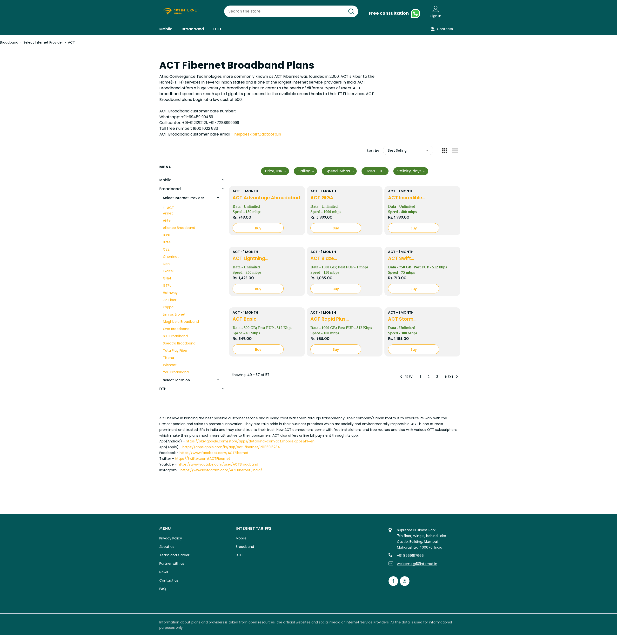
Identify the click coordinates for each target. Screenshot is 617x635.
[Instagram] (404, 581)
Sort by (373, 150)
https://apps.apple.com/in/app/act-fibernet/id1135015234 (231, 447)
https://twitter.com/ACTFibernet (202, 458)
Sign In (435, 15)
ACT (71, 42)
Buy (258, 228)
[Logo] (188, 11)
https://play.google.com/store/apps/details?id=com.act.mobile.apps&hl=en (250, 441)
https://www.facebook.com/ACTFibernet (214, 452)
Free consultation (389, 13)
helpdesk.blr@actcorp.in (257, 134)
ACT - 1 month (245, 191)
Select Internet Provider (43, 42)
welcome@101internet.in (417, 563)
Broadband (9, 42)
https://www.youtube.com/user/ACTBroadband (218, 464)
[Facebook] (393, 581)
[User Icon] (435, 8)
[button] (275, 171)
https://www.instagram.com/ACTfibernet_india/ (221, 470)
